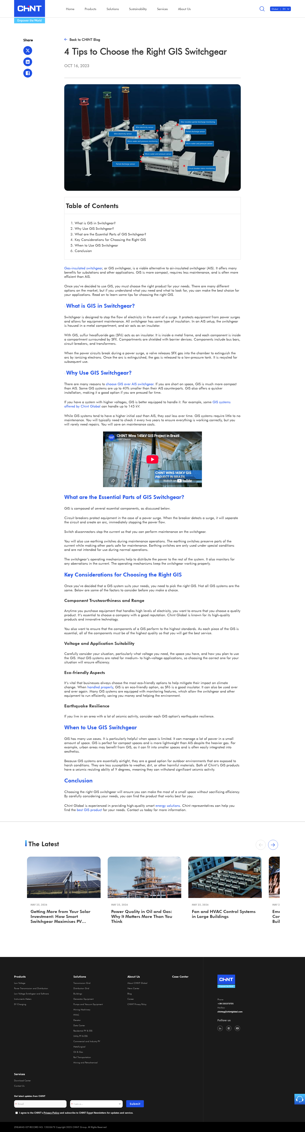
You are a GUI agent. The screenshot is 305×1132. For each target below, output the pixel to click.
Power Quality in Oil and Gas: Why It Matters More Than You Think (141, 916)
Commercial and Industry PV (86, 1041)
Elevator (77, 1020)
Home (70, 9)
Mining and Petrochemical (85, 1062)
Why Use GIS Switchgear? (94, 228)
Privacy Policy (51, 1113)
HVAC (76, 1014)
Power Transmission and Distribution (31, 988)
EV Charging (20, 1004)
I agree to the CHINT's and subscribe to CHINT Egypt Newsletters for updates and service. (76, 1113)
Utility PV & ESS (80, 1036)
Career (130, 998)
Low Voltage (19, 983)
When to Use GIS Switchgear (96, 245)
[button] (273, 845)
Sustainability (138, 9)
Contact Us (19, 1085)
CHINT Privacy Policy (136, 1004)
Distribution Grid (81, 988)
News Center (133, 988)
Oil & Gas (78, 1051)
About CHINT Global (137, 983)
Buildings (77, 993)
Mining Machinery (81, 1009)
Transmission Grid (81, 983)
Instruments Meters (22, 998)
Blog (129, 993)
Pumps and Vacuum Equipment (88, 1004)
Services (19, 1074)
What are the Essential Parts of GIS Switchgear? (110, 234)
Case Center (180, 977)
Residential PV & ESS (82, 1030)
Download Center (22, 1080)
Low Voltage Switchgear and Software (31, 993)
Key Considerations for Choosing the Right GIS (110, 239)
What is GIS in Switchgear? (95, 223)
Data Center (79, 1025)
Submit (135, 1104)
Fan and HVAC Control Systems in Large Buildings (224, 914)
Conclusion (83, 250)
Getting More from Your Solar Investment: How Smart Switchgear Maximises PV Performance (60, 916)
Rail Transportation (82, 1057)
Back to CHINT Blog (85, 39)
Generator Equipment (83, 998)
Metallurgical (79, 1046)
